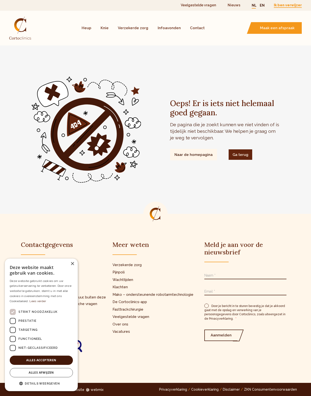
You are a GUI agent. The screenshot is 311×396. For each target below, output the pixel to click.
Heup (86, 28)
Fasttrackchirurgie (127, 309)
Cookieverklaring (205, 389)
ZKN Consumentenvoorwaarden (270, 389)
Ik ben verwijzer (288, 5)
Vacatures (121, 331)
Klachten (120, 287)
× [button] (72, 264)
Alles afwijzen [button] (41, 372)
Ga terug (240, 155)
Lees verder (37, 301)
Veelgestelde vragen (198, 5)
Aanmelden (221, 335)
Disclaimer (231, 389)
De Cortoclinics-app (129, 302)
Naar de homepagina (193, 155)
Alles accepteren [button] (41, 360)
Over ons (120, 324)
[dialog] (41, 325)
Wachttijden (122, 280)
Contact (197, 28)
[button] (41, 383)
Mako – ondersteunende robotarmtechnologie (152, 294)
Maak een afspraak (277, 28)
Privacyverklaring (173, 389)
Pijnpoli (118, 272)
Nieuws (234, 5)
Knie (105, 28)
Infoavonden (169, 28)
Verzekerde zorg (133, 28)
